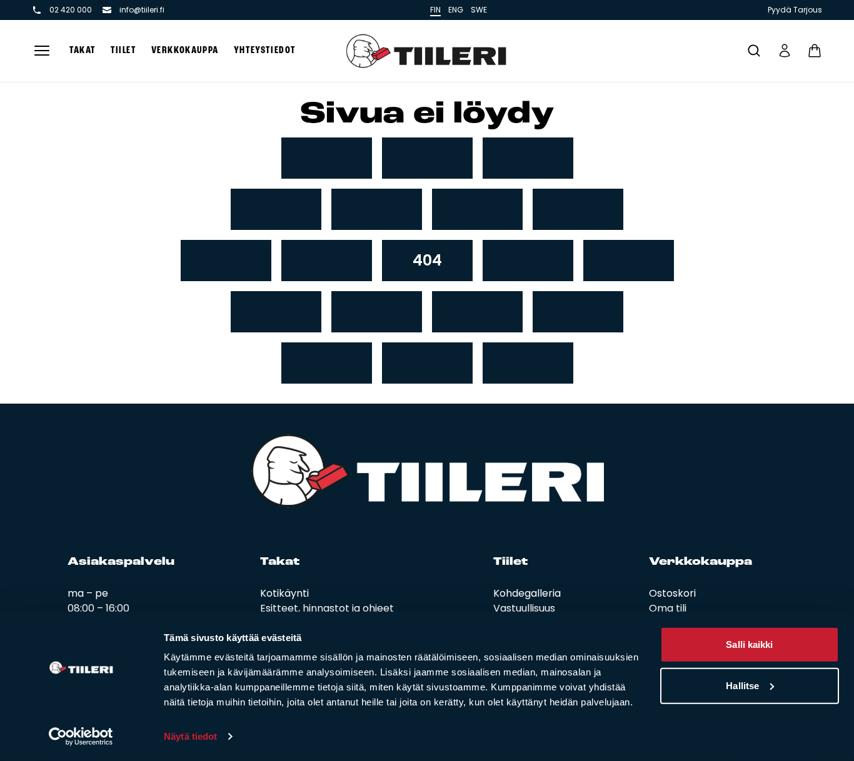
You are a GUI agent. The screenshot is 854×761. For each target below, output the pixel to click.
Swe (479, 9)
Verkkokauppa (185, 51)
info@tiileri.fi (141, 10)
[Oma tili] (784, 50)
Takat (82, 51)
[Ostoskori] (814, 50)
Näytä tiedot (190, 736)
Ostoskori (672, 593)
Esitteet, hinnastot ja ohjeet (327, 608)
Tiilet (123, 51)
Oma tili (667, 608)
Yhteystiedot (265, 51)
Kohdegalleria (527, 593)
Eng (455, 9)
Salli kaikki (749, 644)
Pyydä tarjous (795, 10)
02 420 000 (70, 10)
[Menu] (42, 51)
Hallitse (742, 685)
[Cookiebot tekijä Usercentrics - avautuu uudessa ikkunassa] (81, 736)
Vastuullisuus (524, 608)
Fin (435, 9)
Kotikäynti (284, 593)
